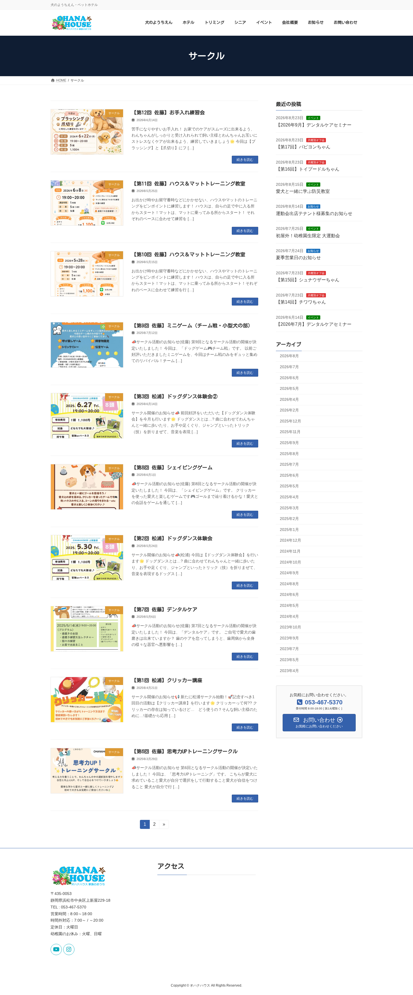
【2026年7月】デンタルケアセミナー (313, 324)
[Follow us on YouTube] (56, 949)
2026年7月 (289, 367)
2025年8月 (289, 453)
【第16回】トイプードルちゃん (307, 169)
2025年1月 (289, 529)
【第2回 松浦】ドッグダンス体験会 (171, 538)
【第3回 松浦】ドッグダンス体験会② (174, 396)
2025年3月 (289, 508)
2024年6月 (289, 595)
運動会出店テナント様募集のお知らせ (314, 213)
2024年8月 (289, 584)
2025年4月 (289, 497)
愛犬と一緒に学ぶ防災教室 (303, 191)
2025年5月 (289, 486)
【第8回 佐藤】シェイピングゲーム (171, 467)
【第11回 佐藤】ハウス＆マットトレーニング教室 (188, 183)
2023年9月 (289, 638)
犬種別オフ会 (316, 140)
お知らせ (313, 206)
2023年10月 (290, 627)
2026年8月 (289, 356)
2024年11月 (290, 551)
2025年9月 (289, 442)
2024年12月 (290, 540)
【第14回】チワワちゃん (301, 302)
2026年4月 (289, 399)
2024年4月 (289, 616)
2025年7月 (289, 464)
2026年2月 (289, 410)
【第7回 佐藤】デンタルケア (164, 609)
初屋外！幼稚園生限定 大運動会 (308, 235)
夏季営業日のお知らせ (298, 257)
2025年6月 (289, 475)
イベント (313, 118)
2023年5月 (289, 659)
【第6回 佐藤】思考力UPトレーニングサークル (184, 751)
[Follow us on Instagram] (68, 949)
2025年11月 (290, 432)
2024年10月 (290, 562)
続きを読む (245, 160)
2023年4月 (289, 670)
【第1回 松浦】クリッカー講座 (166, 680)
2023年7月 (289, 649)
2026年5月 (289, 388)
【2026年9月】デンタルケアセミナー (313, 125)
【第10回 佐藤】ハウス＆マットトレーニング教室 (188, 254)
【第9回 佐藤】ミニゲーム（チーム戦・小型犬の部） (192, 325)
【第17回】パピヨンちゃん (303, 147)
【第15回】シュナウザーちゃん (307, 280)
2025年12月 (290, 421)
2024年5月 (289, 605)
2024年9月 (289, 573)
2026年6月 (289, 378)
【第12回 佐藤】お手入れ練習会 (168, 112)
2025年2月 (289, 519)
